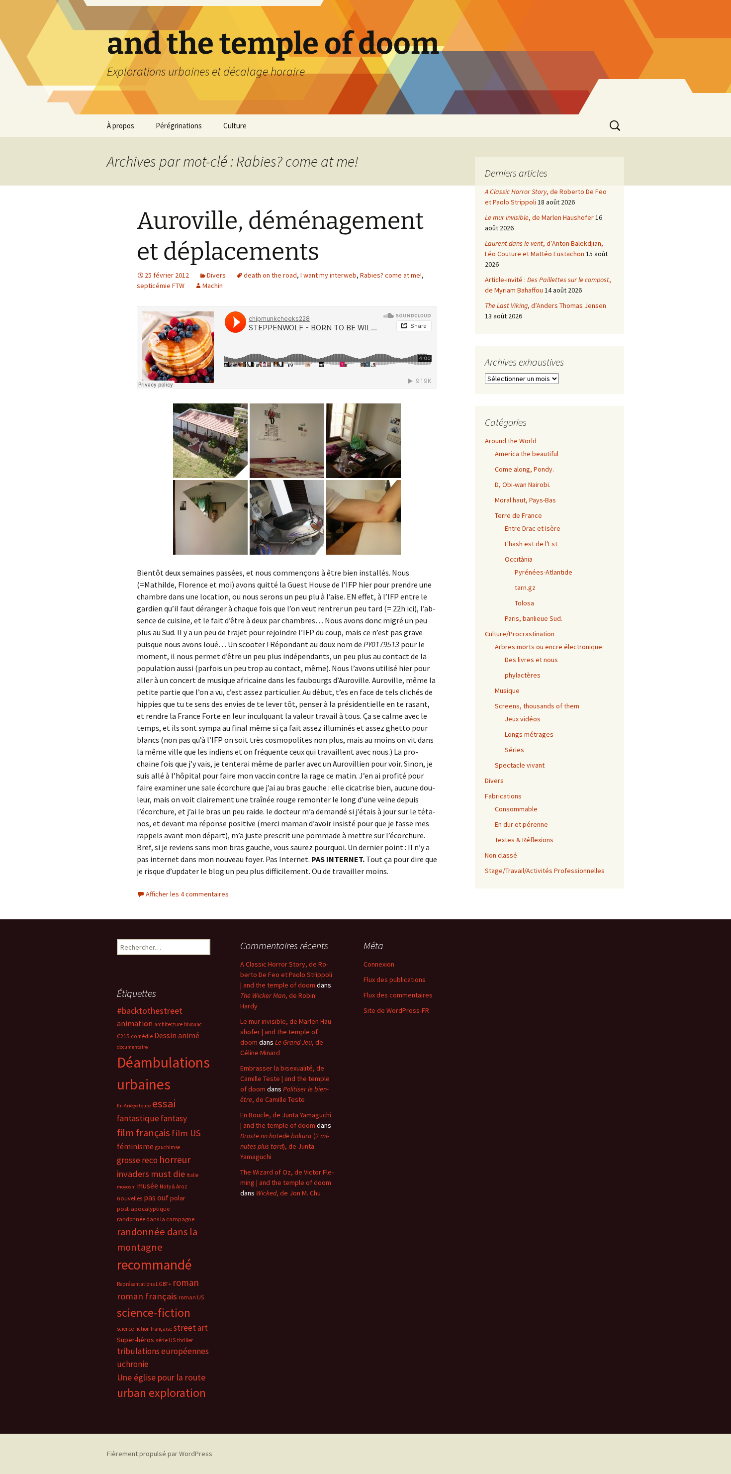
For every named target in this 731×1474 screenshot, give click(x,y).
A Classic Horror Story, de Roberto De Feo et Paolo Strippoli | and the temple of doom (286, 974)
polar (177, 1197)
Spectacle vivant (520, 765)
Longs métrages (529, 734)
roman (186, 1282)
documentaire (132, 1047)
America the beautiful (526, 453)
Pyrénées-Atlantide (543, 572)
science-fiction (153, 1312)
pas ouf (156, 1197)
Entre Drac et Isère (532, 528)
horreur (174, 1160)
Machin (212, 285)
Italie (192, 1175)
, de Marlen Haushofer (539, 217)
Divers (216, 275)
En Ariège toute (134, 1105)
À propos (120, 125)
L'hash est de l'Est (531, 543)
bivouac (193, 1024)
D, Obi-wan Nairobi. (522, 484)
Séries (514, 749)
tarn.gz (525, 587)
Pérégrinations (179, 125)
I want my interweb (328, 275)
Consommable (516, 808)
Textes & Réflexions (524, 839)
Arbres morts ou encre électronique (548, 646)
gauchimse (167, 1147)
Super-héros (135, 1339)
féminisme (135, 1146)
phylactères (523, 675)
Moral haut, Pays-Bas (525, 499)
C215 (123, 1036)
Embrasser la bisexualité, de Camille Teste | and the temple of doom (285, 1078)
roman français (147, 1296)
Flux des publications (395, 979)
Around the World (511, 440)
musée (147, 1185)
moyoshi (126, 1186)
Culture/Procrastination (519, 633)
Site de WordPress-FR (396, 1010)
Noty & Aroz (173, 1186)
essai (164, 1103)
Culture (235, 125)
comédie (142, 1036)
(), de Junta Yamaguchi (284, 1146)
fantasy (174, 1118)
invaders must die (151, 1173)
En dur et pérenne (521, 824)
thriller (185, 1340)
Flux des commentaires (398, 994)
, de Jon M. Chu (288, 1192)
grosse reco (137, 1160)
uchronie (133, 1364)
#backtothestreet (150, 1010)
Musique (507, 690)
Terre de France (518, 515)
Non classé (501, 855)
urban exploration (161, 1392)
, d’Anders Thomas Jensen (545, 305)
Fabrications (503, 795)
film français (143, 1132)
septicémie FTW (160, 285)
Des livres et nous (531, 659)
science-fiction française (144, 1328)
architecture (168, 1024)
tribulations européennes (163, 1351)
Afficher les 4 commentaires (187, 893)
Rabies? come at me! (391, 275)
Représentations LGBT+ (144, 1283)
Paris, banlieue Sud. (533, 618)
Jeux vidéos (523, 718)
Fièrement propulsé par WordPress (159, 1453)
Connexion (379, 964)
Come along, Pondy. (524, 469)
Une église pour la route (161, 1377)
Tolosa (524, 602)
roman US (191, 1297)
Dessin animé (176, 1035)
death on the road (270, 275)
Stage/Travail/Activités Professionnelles (545, 870)
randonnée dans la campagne (155, 1219)
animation (135, 1023)
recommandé (154, 1265)
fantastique (138, 1118)
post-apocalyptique (143, 1208)
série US (166, 1340)
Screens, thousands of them (537, 705)
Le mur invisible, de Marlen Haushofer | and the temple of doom (286, 1032)
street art (191, 1327)
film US (186, 1133)
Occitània (519, 559)
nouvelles (129, 1198)
